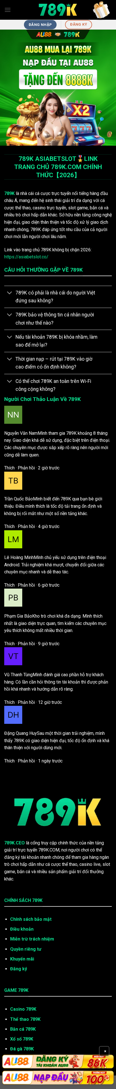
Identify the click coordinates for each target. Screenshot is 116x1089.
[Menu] (7, 10)
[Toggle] (9, 293)
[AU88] (58, 1061)
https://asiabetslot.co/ (26, 257)
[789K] (58, 10)
